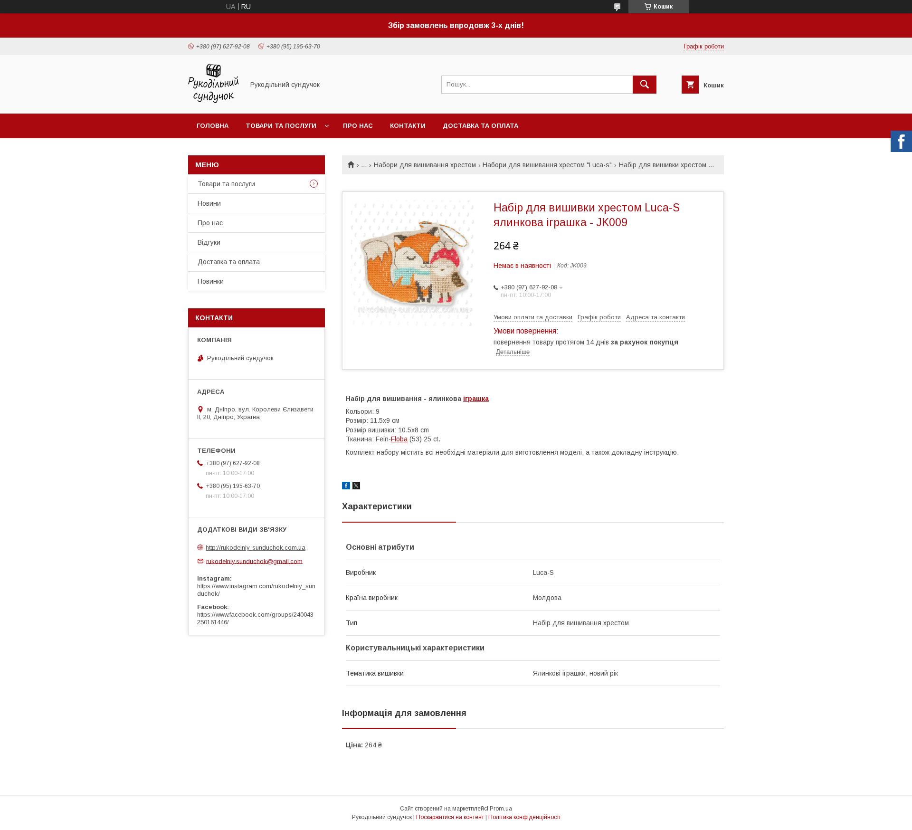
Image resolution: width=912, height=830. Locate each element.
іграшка (476, 398)
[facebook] (346, 487)
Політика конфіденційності (524, 817)
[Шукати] (644, 85)
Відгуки (209, 242)
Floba (399, 439)
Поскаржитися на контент (450, 817)
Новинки (211, 281)
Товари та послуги (281, 125)
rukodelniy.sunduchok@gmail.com (254, 560)
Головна (212, 125)
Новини (209, 203)
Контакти (408, 125)
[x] (356, 487)
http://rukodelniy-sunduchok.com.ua (255, 547)
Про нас (358, 125)
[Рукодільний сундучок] (213, 101)
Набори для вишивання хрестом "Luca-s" (547, 165)
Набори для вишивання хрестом (425, 165)
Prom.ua (501, 808)
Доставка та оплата (480, 125)
